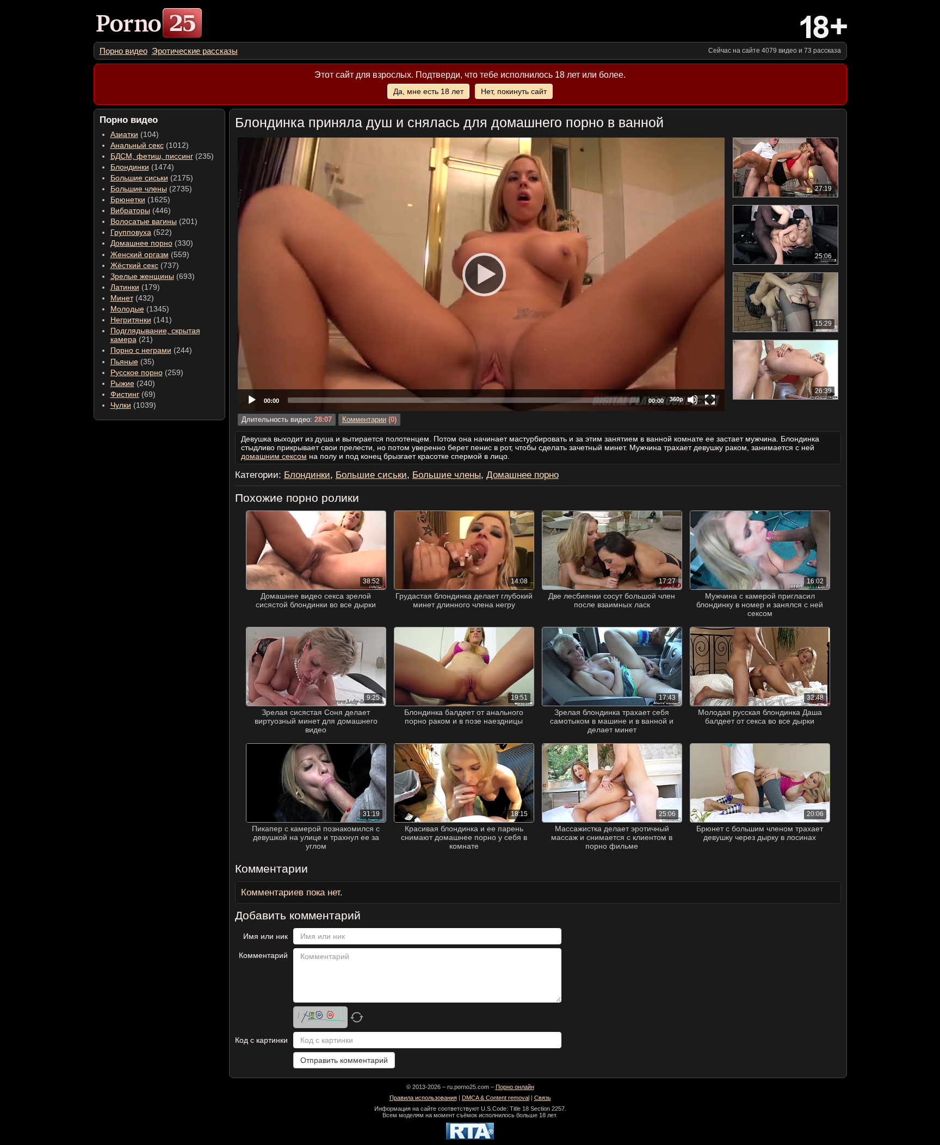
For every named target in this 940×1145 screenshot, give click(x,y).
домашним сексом (274, 456)
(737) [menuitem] (144, 265)
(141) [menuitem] (141, 319)
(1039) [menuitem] (133, 405)
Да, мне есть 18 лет (428, 91)
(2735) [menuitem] (151, 188)
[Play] (481, 274)
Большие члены (138, 188)
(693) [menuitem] (152, 276)
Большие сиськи (139, 177)
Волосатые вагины (143, 221)
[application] (481, 274)
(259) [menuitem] (146, 372)
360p (676, 399)
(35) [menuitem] (132, 361)
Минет (121, 298)
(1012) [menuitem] (149, 145)
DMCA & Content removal (495, 1097)
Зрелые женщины (142, 276)
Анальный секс (137, 145)
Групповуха (130, 232)
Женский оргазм (139, 254)
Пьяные (124, 361)
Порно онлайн (515, 1087)
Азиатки (124, 134)
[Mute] (692, 400)
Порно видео (123, 50)
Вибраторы (130, 210)
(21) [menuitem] (155, 335)
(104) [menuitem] (134, 134)
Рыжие (122, 383)
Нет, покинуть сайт (514, 91)
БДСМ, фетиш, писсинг (151, 156)
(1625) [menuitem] (140, 199)
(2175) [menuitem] (151, 177)
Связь (542, 1097)
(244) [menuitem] (151, 350)
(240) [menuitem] (132, 383)
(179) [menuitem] (135, 287)
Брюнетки (127, 199)
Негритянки (130, 319)
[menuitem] (123, 50)
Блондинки (129, 167)
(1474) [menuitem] (142, 167)
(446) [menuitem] (140, 210)
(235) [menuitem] (162, 156)
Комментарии (364, 420)
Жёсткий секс (134, 265)
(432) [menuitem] (132, 298)
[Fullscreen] (710, 400)
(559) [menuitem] (149, 254)
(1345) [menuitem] (139, 308)
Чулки (120, 405)
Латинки (124, 287)
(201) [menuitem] (153, 221)
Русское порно (136, 372)
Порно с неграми (140, 350)
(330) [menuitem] (151, 243)
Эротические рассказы (195, 50)
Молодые (127, 308)
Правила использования (423, 1097)
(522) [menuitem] (141, 232)
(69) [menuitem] (133, 394)
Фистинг (124, 394)
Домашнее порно (141, 243)
